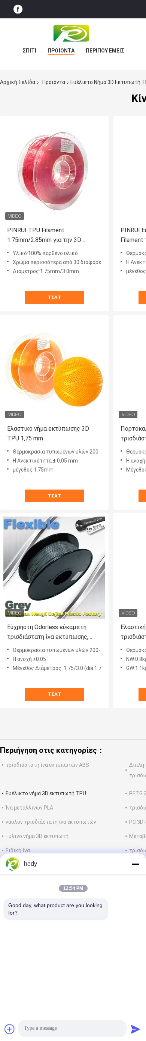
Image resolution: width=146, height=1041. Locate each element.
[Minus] (135, 863)
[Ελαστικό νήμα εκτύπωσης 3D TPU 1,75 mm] (54, 369)
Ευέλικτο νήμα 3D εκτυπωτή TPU (46, 793)
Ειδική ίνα (18, 850)
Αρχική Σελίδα (17, 82)
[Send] (136, 1029)
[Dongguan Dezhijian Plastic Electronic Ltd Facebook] (18, 9)
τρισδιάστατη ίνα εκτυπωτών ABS (47, 765)
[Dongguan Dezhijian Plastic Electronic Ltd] (73, 33)
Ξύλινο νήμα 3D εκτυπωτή (37, 836)
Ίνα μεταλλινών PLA (29, 808)
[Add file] (9, 1029)
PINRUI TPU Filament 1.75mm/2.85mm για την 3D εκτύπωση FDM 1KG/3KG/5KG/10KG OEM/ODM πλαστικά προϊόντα (49, 236)
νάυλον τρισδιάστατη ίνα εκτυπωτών (51, 822)
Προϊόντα (61, 51)
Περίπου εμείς (105, 51)
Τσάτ (54, 297)
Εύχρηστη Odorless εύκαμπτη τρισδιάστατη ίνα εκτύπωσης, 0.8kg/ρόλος (47, 632)
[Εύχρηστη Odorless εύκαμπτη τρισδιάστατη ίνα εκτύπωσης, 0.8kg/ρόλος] (54, 568)
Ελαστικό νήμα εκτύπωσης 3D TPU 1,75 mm (48, 433)
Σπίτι (29, 51)
